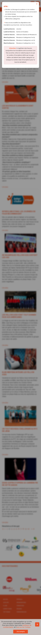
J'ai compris (20, 631)
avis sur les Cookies (23, 627)
